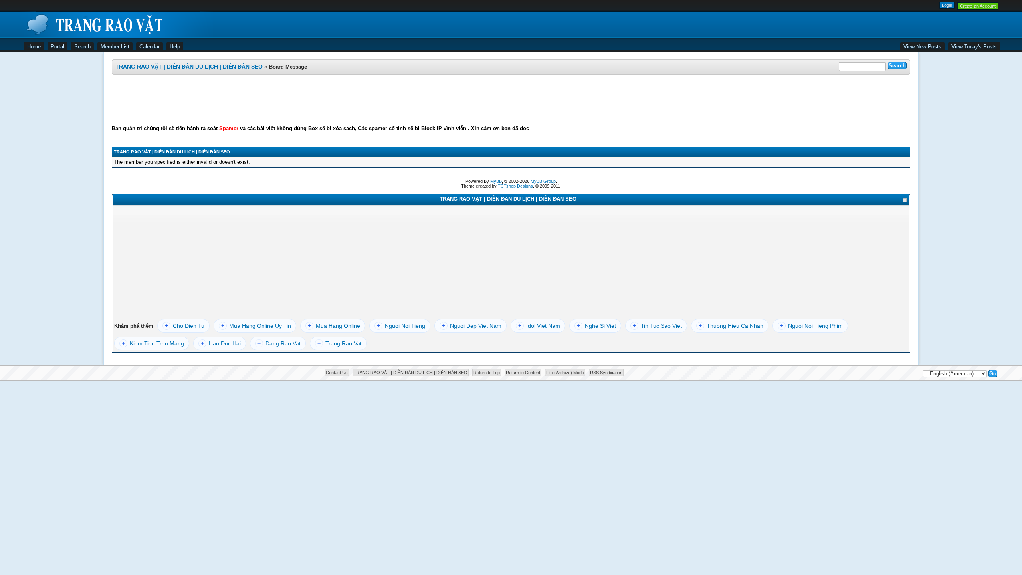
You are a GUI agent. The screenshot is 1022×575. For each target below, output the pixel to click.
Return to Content (523, 372)
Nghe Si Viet (596, 326)
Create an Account (978, 6)
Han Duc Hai (221, 343)
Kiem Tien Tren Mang (153, 343)
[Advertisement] (511, 100)
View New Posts (922, 47)
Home (34, 47)
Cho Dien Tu (184, 326)
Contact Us (337, 372)
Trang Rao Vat (339, 343)
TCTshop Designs (515, 186)
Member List (115, 47)
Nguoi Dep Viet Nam (471, 326)
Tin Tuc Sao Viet (657, 326)
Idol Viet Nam (539, 326)
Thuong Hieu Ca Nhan (731, 326)
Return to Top (486, 372)
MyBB (496, 181)
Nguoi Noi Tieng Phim (811, 326)
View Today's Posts (974, 47)
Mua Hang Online (334, 326)
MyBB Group (543, 181)
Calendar (149, 47)
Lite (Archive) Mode (565, 372)
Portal (57, 47)
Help (175, 47)
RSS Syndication (606, 372)
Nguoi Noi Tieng (401, 326)
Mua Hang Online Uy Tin (256, 326)
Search (82, 47)
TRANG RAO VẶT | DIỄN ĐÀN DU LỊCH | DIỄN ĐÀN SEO (189, 66)
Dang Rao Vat (279, 343)
